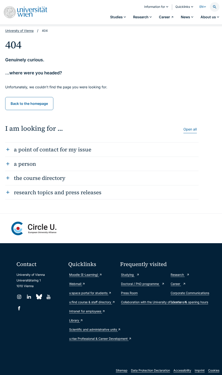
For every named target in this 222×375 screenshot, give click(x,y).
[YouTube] (48, 296)
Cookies (213, 370)
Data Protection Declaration (150, 370)
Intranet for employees (85, 311)
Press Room (129, 293)
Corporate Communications (190, 293)
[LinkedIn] (28, 296)
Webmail (75, 284)
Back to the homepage (29, 103)
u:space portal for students (88, 293)
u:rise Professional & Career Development (92, 338)
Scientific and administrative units (92, 329)
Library (74, 320)
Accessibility (182, 370)
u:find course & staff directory (90, 302)
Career (176, 284)
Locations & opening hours (189, 302)
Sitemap (121, 370)
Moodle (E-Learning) (84, 274)
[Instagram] (19, 296)
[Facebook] (19, 308)
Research (178, 274)
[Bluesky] (38, 296)
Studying (128, 274)
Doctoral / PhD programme (140, 284)
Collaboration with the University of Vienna (143, 302)
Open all (190, 129)
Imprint (200, 370)
